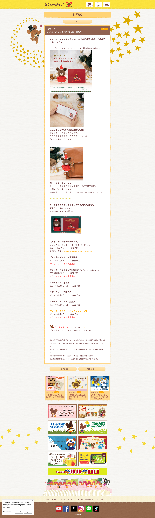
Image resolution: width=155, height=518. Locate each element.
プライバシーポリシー (66, 499)
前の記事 (64, 369)
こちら (83, 327)
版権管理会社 (89, 499)
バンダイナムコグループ (103, 499)
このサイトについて (51, 499)
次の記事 (90, 369)
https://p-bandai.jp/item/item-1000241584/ (77, 251)
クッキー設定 (79, 499)
